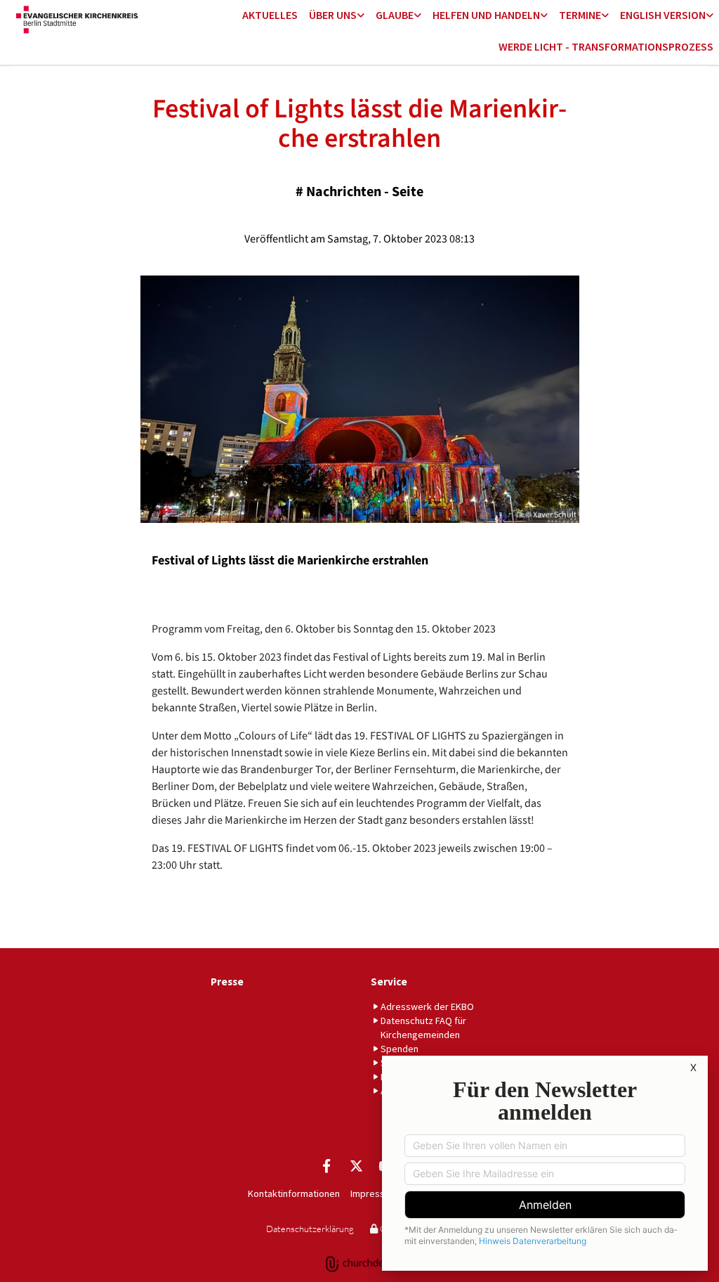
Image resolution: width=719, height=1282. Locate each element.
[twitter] (356, 1165)
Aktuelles (270, 15)
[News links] (709, 16)
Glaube (395, 15)
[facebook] (326, 1165)
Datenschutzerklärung (310, 1228)
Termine (580, 15)
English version (663, 15)
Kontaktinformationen (294, 1193)
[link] (336, 16)
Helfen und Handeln (486, 15)
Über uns (333, 15)
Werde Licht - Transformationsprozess (606, 46)
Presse (227, 981)
